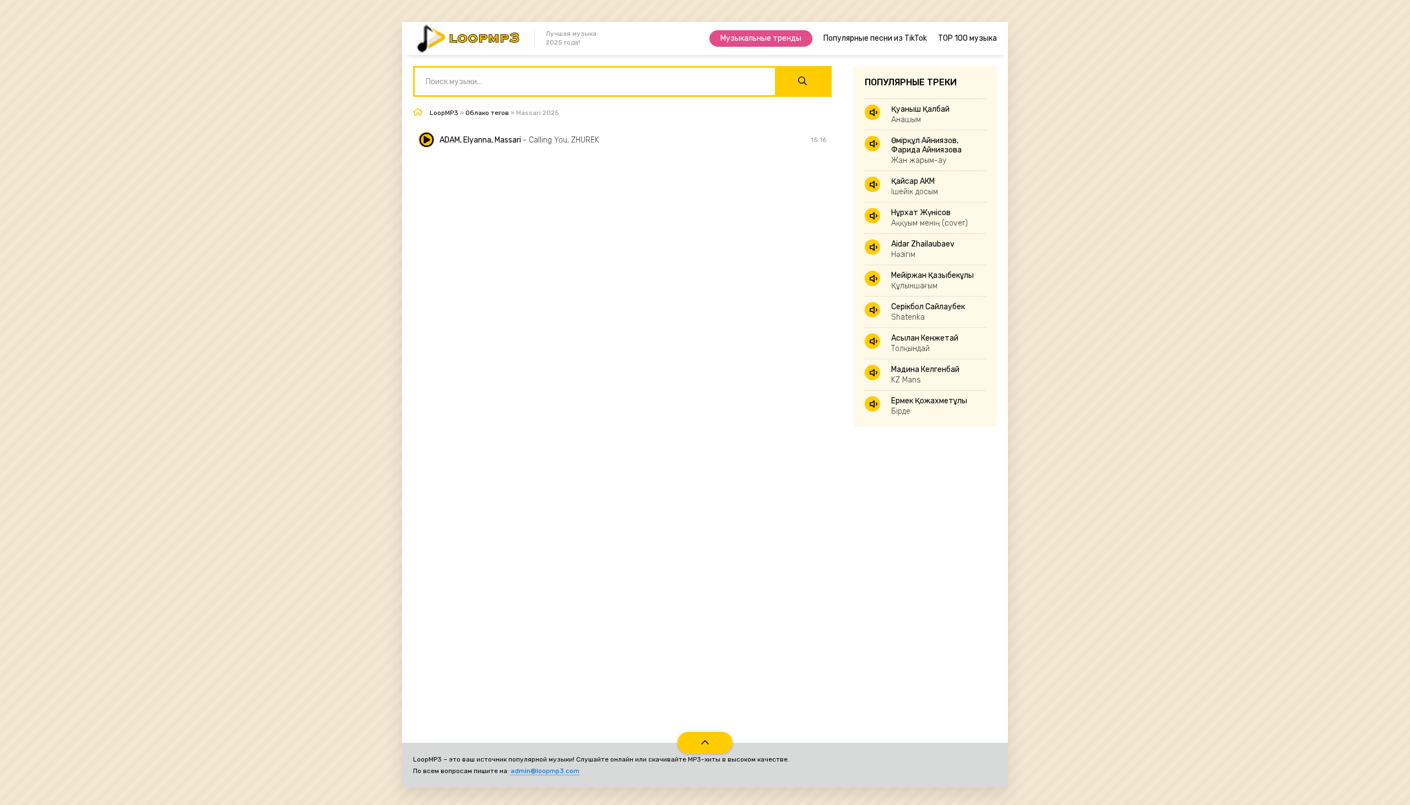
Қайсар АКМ (914, 186)
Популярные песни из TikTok (875, 38)
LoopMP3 (444, 113)
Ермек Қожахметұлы (929, 406)
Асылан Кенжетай (924, 343)
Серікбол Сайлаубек (928, 312)
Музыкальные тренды (760, 38)
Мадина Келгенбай (925, 375)
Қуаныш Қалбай (920, 114)
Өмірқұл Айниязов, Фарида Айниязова (926, 150)
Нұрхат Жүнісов (929, 218)
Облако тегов (487, 113)
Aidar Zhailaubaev (923, 249)
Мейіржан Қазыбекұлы (932, 281)
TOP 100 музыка (967, 38)
